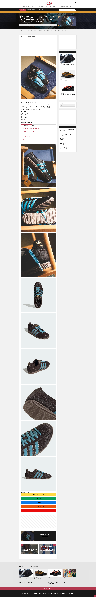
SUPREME (27, 6)
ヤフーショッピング (26, 136)
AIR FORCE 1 (41, 9)
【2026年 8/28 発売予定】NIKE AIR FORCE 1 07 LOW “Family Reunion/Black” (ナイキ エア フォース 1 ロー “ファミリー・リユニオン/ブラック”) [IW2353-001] (67, 96)
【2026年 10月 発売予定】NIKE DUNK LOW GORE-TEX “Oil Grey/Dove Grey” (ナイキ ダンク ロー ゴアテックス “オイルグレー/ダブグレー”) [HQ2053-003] (67, 66)
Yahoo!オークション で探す (38, 494)
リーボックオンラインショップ (66, 134)
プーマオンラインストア (64, 135)
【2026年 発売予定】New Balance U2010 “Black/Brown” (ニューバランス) (67, 81)
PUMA (47, 6)
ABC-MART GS (63, 140)
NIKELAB (64, 130)
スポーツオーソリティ (64, 148)
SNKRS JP (62, 131)
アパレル (58, 6)
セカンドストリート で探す (38, 510)
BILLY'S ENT (62, 142)
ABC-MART (62, 139)
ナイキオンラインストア (64, 129)
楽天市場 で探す (38, 502)
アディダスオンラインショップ (28, 131)
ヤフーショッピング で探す (38, 506)
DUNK (38, 9)
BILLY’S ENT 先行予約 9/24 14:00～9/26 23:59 (31, 128)
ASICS (36, 6)
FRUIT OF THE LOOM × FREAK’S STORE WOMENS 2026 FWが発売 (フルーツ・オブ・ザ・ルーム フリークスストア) (69, 581)
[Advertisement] (38, 46)
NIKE (23, 6)
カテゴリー (62, 103)
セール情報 (63, 6)
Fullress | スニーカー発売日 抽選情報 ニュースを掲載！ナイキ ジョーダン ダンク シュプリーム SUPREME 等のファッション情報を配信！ (51, 593)
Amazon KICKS (63, 143)
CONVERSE (54, 6)
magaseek (62, 144)
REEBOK (42, 6)
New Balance (32, 6)
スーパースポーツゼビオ (64, 147)
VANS (50, 6)
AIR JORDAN (34, 9)
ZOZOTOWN (62, 138)
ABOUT (71, 6)
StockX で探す (38, 498)
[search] (75, 10)
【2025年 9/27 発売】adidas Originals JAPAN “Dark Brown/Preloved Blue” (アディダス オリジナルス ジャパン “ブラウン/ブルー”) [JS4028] (47, 30)
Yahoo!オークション (26, 139)
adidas (39, 6)
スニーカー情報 (32, 24)
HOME (21, 30)
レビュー (67, 6)
